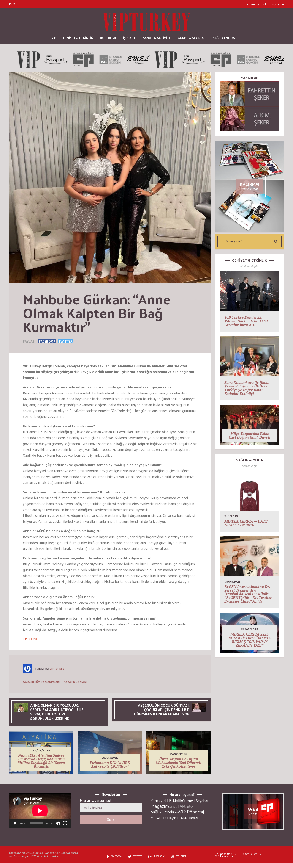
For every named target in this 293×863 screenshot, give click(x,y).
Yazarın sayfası (75, 681)
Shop (176, 812)
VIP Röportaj (30, 638)
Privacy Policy (248, 853)
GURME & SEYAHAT (192, 38)
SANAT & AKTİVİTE (157, 38)
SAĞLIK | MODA (224, 38)
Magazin (159, 805)
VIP (53, 38)
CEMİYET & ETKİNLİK (78, 38)
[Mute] (57, 823)
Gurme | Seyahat (195, 800)
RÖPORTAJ (108, 38)
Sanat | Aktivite (180, 806)
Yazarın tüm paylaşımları (41, 681)
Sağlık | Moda (162, 811)
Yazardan (157, 818)
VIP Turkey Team (273, 3)
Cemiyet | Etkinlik (166, 800)
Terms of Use (223, 853)
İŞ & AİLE (129, 38)
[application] (40, 810)
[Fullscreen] (65, 823)
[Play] (15, 823)
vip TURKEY (57, 668)
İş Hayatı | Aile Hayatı (180, 817)
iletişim (250, 3)
